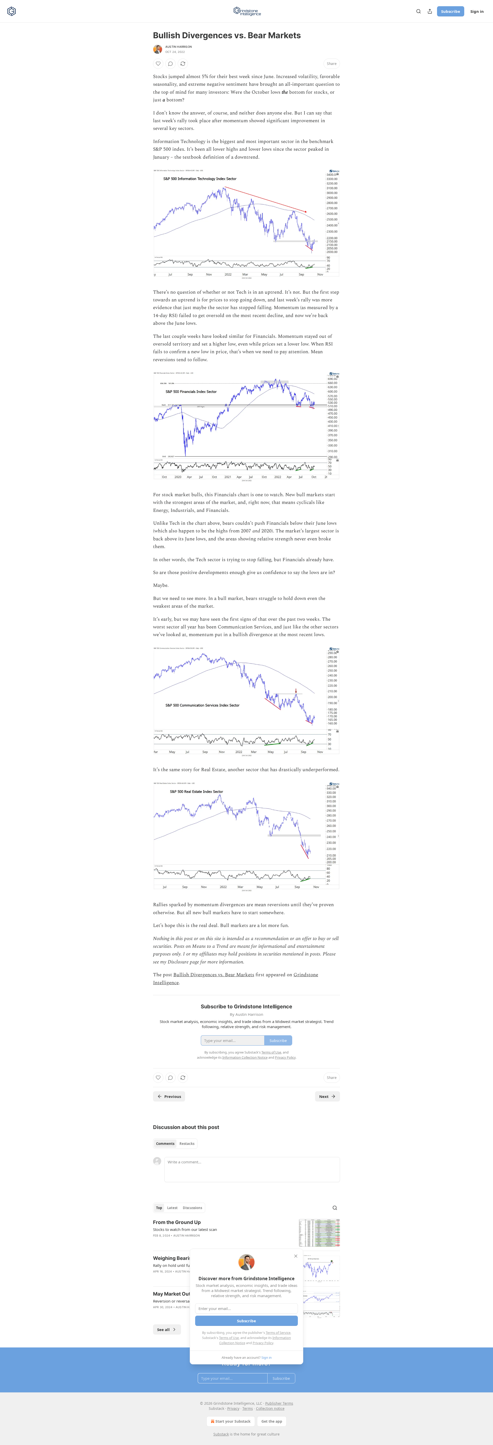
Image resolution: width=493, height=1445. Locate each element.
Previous (172, 1096)
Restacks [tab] (186, 1143)
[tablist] (175, 1143)
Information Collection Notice (245, 1057)
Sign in (477, 11)
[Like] (158, 64)
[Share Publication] (430, 11)
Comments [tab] (165, 1143)
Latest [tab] (172, 1207)
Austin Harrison (178, 47)
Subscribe (450, 11)
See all (163, 1329)
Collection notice (270, 1408)
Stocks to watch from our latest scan (185, 1229)
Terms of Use (229, 1337)
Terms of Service (278, 1332)
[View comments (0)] (170, 64)
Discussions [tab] (192, 1207)
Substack (221, 1434)
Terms (247, 1408)
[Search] (418, 11)
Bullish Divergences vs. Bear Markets (213, 975)
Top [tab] (159, 1207)
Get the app (271, 1421)
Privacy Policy (263, 1343)
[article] (246, 1233)
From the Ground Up (177, 1222)
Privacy (233, 1408)
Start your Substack (233, 1421)
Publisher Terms (279, 1403)
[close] (296, 1256)
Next (324, 1096)
